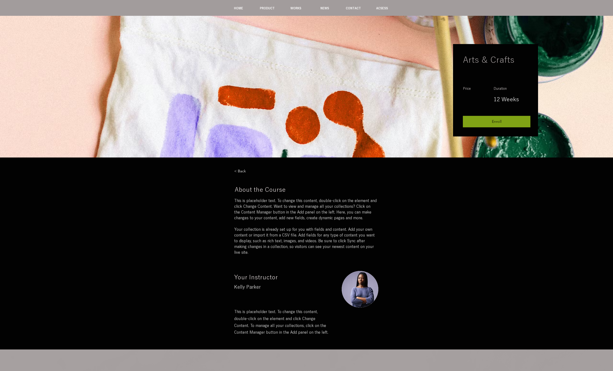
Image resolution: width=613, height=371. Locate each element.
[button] (267, 8)
